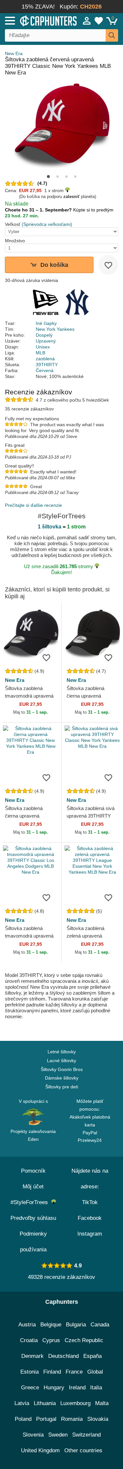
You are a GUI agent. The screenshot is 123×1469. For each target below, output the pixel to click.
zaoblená (45, 358)
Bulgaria (76, 1324)
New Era (14, 53)
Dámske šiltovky (61, 1078)
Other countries (83, 1450)
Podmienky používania (33, 1242)
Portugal (46, 1419)
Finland (52, 1372)
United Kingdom (40, 1450)
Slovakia (97, 1419)
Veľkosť (12, 224)
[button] (48, 176)
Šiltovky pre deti (61, 1086)
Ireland (77, 1387)
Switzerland (86, 1435)
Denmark (32, 1356)
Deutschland (63, 1356)
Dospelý (44, 335)
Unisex (43, 346)
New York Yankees (55, 329)
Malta (102, 1403)
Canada (100, 1324)
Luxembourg (75, 1403)
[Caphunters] (36, 20)
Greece (30, 1387)
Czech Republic (84, 1340)
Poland (23, 1419)
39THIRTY (47, 364)
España (92, 1356)
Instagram (89, 1234)
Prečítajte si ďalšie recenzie (33, 505)
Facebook (90, 1218)
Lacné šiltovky (61, 1060)
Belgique (50, 1324)
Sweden (58, 1435)
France (74, 1372)
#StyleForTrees (30, 1202)
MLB (40, 352)
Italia (96, 1387)
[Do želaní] (108, 265)
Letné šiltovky (62, 1051)
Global (95, 1372)
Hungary (54, 1387)
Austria (27, 1324)
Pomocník (33, 1171)
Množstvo (15, 240)
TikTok (90, 1202)
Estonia (29, 1372)
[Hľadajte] (112, 35)
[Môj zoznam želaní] (99, 21)
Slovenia (33, 1435)
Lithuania (45, 1403)
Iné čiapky (46, 323)
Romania (72, 1419)
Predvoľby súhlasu (33, 1218)
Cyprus (51, 1340)
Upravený (46, 341)
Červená (44, 370)
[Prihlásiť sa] (87, 21)
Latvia (21, 1403)
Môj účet (33, 1186)
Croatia (29, 1340)
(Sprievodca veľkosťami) (47, 224)
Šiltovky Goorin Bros (62, 1069)
